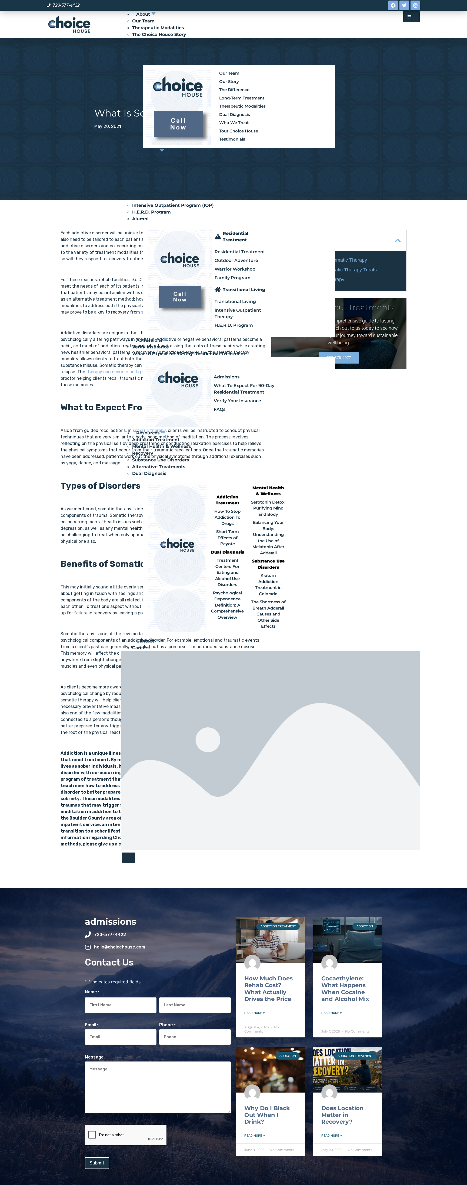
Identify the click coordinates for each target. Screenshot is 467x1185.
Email (92, 1025)
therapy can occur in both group (119, 371)
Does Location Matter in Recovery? (342, 1115)
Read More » (254, 1013)
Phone (167, 1025)
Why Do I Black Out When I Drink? (267, 1115)
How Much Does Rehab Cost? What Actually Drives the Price (268, 988)
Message (94, 1057)
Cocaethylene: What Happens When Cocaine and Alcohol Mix (345, 988)
